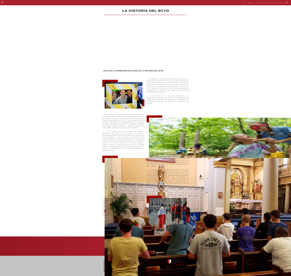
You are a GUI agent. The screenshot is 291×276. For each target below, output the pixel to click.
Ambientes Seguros (153, 269)
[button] (251, 2)
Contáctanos (144, 269)
